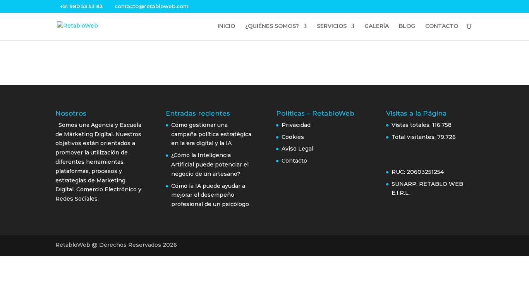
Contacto (294, 160)
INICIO (226, 26)
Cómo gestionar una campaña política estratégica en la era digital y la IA (211, 134)
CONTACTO (441, 26)
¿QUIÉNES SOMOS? (272, 26)
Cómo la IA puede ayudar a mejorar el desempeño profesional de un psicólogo (210, 195)
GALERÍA (376, 26)
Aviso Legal (298, 148)
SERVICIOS (332, 26)
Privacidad (296, 124)
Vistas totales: (412, 124)
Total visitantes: (414, 136)
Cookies (293, 136)
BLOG (407, 26)
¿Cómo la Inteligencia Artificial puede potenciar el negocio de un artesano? (210, 164)
